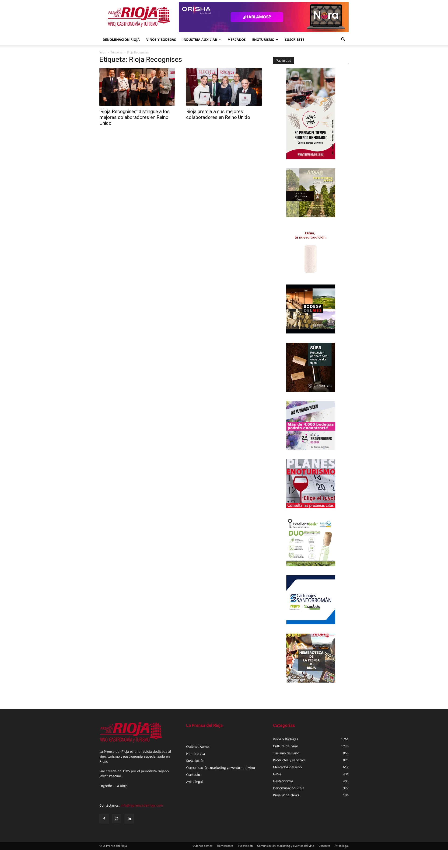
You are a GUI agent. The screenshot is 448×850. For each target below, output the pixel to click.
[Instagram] (116, 818)
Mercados (237, 39)
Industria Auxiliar (199, 39)
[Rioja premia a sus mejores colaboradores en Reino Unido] (224, 87)
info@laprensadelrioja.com (142, 805)
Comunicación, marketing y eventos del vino (220, 767)
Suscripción (195, 760)
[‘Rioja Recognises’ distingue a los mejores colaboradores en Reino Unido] (137, 87)
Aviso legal (194, 781)
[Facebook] (104, 818)
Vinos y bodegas (161, 39)
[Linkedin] (129, 818)
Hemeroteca (195, 753)
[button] (343, 40)
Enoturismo (263, 39)
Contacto (193, 774)
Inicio (102, 52)
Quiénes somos (198, 746)
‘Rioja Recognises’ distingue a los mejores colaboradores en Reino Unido (134, 117)
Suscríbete (294, 39)
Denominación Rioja (121, 39)
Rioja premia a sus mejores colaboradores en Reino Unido (218, 114)
